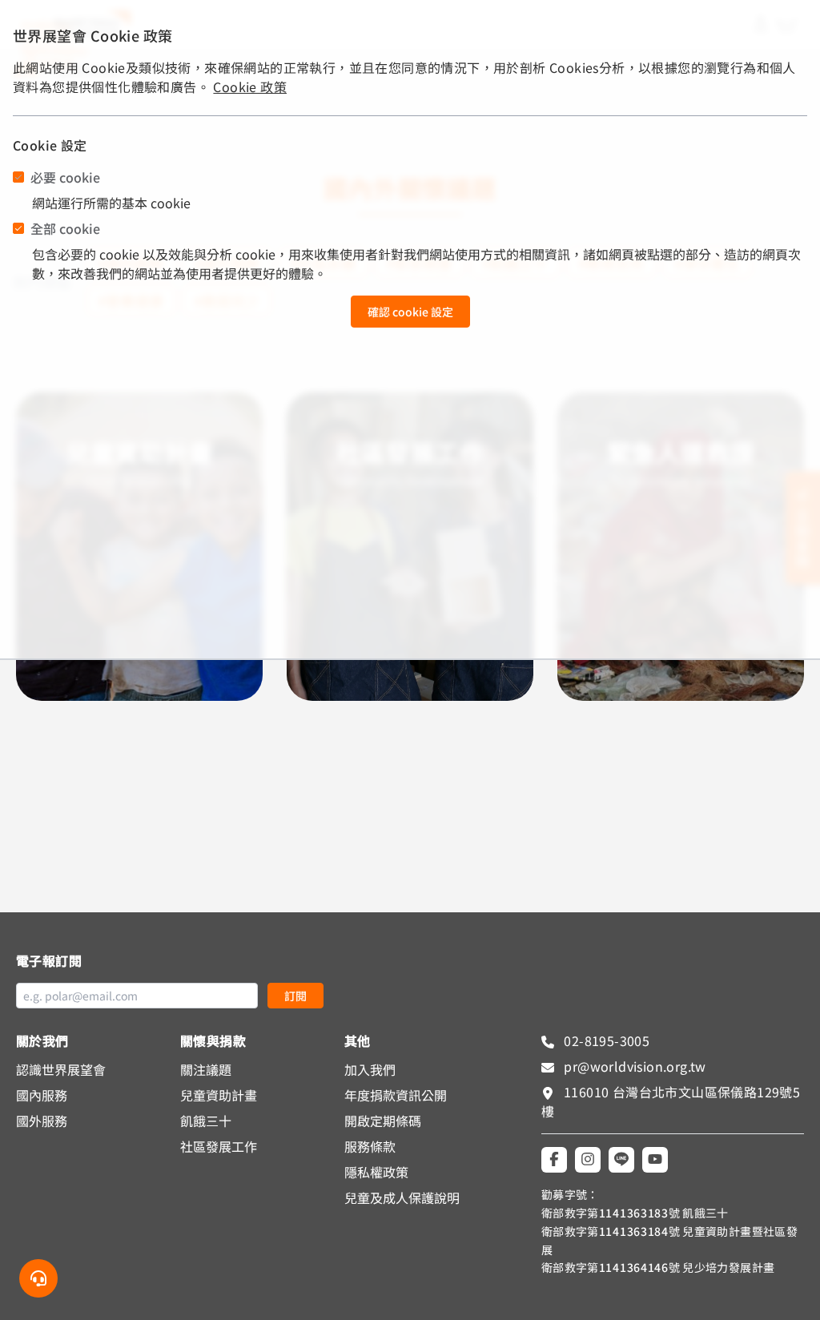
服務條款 (370, 1146)
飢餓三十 (205, 1120)
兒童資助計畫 (218, 1095)
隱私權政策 (376, 1171)
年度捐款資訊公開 (395, 1095)
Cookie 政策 (250, 86)
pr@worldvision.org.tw (633, 1066)
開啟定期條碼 (382, 1120)
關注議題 (205, 1069)
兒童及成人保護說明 (402, 1197)
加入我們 (370, 1069)
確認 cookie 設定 (410, 312)
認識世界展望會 (61, 1069)
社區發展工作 (218, 1146)
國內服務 (41, 1095)
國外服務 (41, 1120)
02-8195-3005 (605, 1040)
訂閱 (295, 996)
